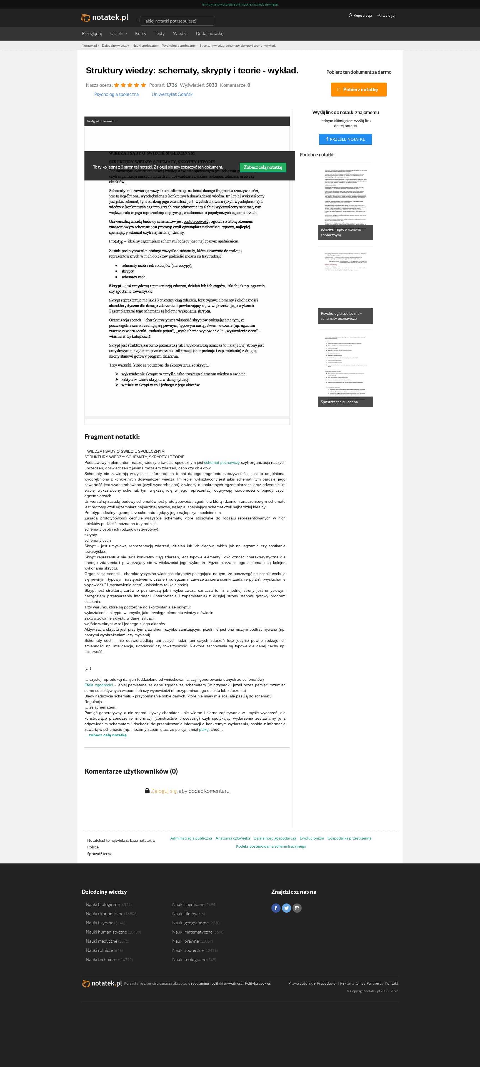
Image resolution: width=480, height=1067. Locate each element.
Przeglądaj (92, 33)
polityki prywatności (227, 983)
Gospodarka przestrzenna (349, 838)
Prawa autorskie (302, 983)
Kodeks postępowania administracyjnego (271, 846)
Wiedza (180, 33)
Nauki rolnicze (99, 950)
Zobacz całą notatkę (263, 167)
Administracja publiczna (191, 838)
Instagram (297, 908)
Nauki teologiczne (189, 959)
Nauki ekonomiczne (104, 913)
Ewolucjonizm (312, 838)
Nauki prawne (185, 941)
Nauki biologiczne (103, 904)
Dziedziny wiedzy (104, 891)
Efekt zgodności (98, 685)
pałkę (204, 729)
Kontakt (391, 983)
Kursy (140, 33)
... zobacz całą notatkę (105, 735)
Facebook (276, 908)
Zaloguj (389, 15)
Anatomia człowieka (233, 838)
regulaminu (200, 983)
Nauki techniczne (102, 959)
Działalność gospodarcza (275, 838)
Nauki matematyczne (192, 931)
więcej (273, 4)
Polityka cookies (258, 983)
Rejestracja (362, 15)
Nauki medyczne (101, 941)
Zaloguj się (164, 791)
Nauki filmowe (186, 913)
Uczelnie (118, 33)
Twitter (286, 908)
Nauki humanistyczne (106, 931)
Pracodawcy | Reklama (335, 983)
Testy (160, 33)
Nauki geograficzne (190, 922)
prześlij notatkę (347, 139)
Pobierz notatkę (360, 89)
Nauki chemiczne (188, 904)
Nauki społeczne (188, 950)
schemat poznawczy (222, 462)
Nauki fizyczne (99, 922)
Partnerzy (375, 983)
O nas (360, 983)
